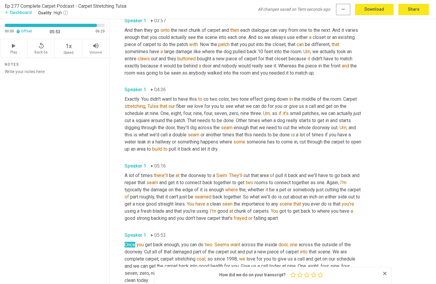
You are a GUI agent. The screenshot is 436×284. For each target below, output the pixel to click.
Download (374, 9)
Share (413, 9)
